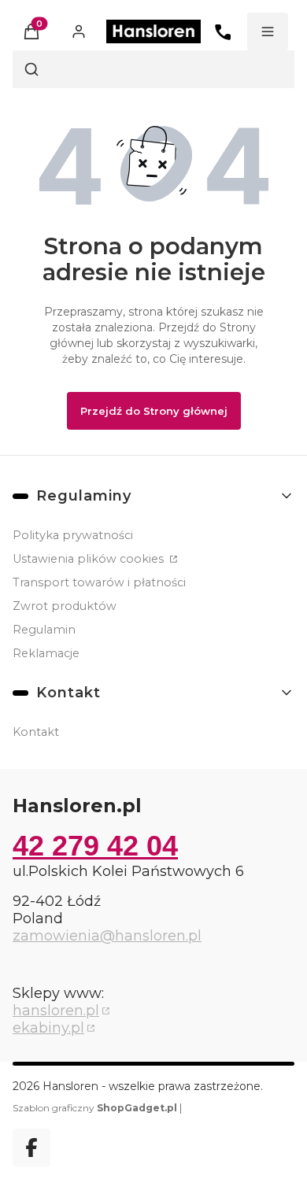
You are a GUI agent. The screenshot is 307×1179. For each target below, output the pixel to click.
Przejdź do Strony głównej (153, 411)
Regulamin (44, 630)
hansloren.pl (56, 1010)
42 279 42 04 (95, 846)
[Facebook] (31, 1147)
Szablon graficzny (95, 1108)
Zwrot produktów (65, 606)
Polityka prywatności (73, 535)
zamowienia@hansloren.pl (107, 935)
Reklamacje (46, 653)
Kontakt (36, 732)
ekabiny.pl (48, 1028)
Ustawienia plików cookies (90, 559)
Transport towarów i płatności (99, 582)
